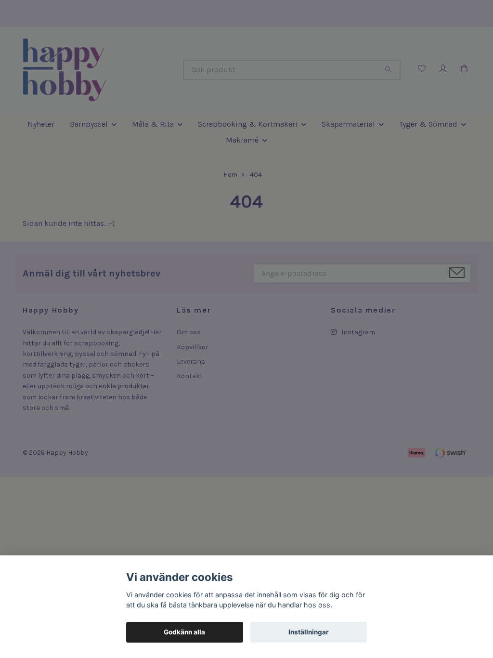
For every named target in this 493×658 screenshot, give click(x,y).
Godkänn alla (184, 632)
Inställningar (308, 632)
